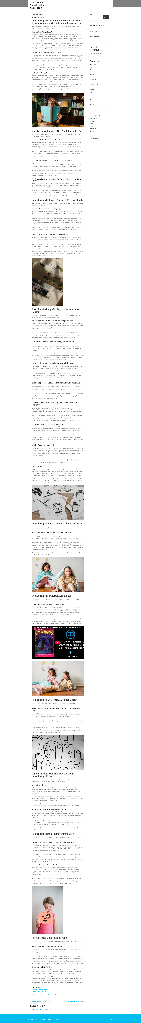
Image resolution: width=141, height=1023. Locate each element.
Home (105, 1020)
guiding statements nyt (95, 36)
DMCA (110, 1020)
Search (91, 14)
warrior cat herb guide (95, 31)
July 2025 (92, 94)
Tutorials (92, 136)
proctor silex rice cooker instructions (99, 29)
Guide (91, 126)
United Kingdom (94, 138)
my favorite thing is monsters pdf (41, 993)
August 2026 (93, 64)
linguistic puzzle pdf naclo (39, 991)
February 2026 (93, 77)
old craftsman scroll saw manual (98, 34)
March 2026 (93, 74)
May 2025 (92, 99)
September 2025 (94, 89)
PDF (44, 17)
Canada (91, 123)
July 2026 (92, 67)
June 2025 (92, 97)
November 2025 (94, 84)
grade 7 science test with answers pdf (99, 39)
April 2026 (92, 72)
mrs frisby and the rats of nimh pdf (76, 1001)
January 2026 (93, 79)
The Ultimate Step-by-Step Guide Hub (37, 5)
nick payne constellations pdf (40, 989)
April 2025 (92, 102)
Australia (92, 121)
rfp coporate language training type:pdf (40, 1001)
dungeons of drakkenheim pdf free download (44, 995)
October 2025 (93, 87)
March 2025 (93, 104)
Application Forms (94, 118)
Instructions (93, 128)
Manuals (92, 131)
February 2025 (93, 107)
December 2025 (94, 82)
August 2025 (93, 92)
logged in (38, 1009)
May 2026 (92, 69)
